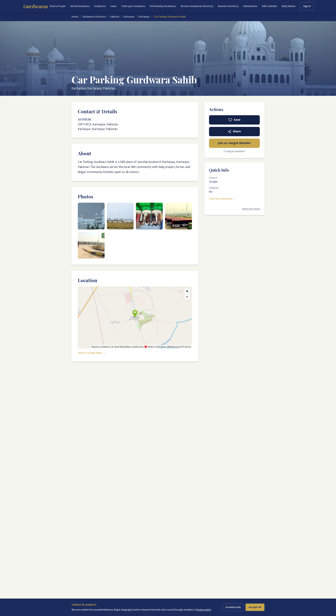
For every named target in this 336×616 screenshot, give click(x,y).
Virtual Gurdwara (79, 6)
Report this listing (251, 208)
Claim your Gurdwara (133, 6)
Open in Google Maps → (92, 353)
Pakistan (114, 17)
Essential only (233, 607)
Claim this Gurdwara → (222, 198)
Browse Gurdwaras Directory (197, 6)
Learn (113, 6)
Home (75, 17)
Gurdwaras (35, 6)
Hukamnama (250, 6)
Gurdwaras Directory (94, 17)
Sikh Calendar (269, 6)
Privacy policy (203, 609)
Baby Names (289, 6)
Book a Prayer (58, 6)
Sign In (307, 6)
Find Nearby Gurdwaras (163, 6)
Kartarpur (129, 17)
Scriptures (100, 6)
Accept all (255, 607)
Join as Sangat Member (234, 143)
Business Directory (228, 6)
